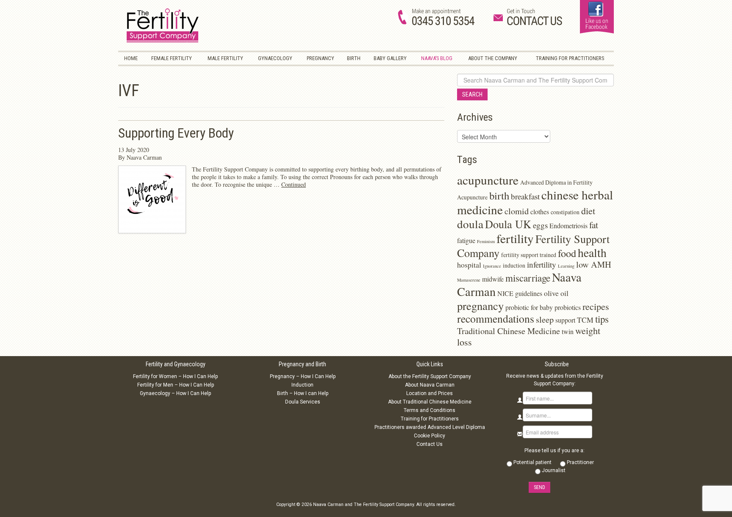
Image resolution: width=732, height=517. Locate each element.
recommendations (495, 318)
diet (588, 211)
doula (470, 224)
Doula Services (302, 402)
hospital (469, 265)
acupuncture (487, 179)
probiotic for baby (529, 307)
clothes (539, 211)
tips (602, 318)
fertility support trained (528, 255)
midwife (493, 278)
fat (593, 225)
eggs (540, 225)
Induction (302, 385)
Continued (293, 184)
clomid (517, 211)
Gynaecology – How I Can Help (175, 393)
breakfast (525, 196)
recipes (595, 306)
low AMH (593, 264)
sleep (545, 319)
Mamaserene (468, 280)
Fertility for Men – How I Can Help (175, 385)
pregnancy (480, 305)
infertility (541, 264)
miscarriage (527, 277)
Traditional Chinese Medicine (508, 331)
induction (514, 265)
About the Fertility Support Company (429, 376)
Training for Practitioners (430, 419)
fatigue (466, 240)
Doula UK (508, 223)
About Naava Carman (430, 385)
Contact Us (429, 444)
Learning (566, 266)
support (565, 319)
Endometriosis (568, 225)
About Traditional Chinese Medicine (429, 402)
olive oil (556, 293)
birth (499, 195)
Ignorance (492, 266)
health (592, 252)
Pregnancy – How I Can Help (303, 376)
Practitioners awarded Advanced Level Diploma (429, 427)
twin (568, 331)
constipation (565, 212)
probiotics (568, 307)
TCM (585, 320)
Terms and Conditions (429, 410)
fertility (515, 238)
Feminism (486, 241)
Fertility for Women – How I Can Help (175, 376)
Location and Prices (429, 393)
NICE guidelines (519, 293)
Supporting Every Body (176, 133)
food (567, 253)
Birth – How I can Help (302, 393)
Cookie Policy (429, 436)
